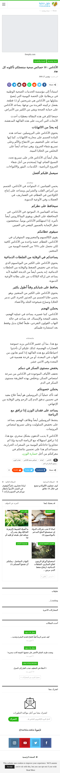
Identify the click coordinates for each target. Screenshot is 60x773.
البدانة (42, 460)
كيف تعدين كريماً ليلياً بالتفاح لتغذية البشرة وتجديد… (30, 637)
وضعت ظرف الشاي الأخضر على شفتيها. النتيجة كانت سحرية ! (30, 652)
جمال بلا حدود (30, 632)
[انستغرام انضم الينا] (14, 743)
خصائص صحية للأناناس (30, 460)
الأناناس (49, 460)
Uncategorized (30, 663)
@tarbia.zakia (26, 729)
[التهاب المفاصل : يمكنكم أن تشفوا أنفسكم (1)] (16, 550)
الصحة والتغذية (39, 61)
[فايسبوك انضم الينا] (46, 743)
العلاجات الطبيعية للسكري (46, 543)
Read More (30, 770)
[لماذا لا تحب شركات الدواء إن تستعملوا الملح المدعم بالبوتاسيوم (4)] (43, 518)
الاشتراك (13, 719)
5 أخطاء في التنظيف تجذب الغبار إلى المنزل (30, 668)
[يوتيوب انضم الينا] (25, 743)
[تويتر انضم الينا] (35, 743)
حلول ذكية (24, 511)
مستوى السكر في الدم (50, 463)
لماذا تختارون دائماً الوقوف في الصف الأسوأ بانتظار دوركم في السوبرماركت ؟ (14, 489)
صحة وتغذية (52, 61)
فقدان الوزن (17, 460)
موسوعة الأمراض (22, 543)
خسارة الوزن (30, 453)
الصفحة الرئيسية (28, 757)
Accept (9, 767)
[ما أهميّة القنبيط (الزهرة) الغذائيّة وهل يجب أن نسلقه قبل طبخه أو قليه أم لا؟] (16, 518)
